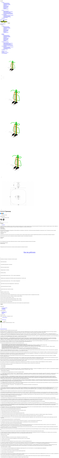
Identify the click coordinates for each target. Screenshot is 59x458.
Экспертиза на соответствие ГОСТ (8, 45)
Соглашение (3, 308)
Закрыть (2, 304)
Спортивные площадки (7, 3)
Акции (3, 313)
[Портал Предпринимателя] (5, 321)
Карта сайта (3, 312)
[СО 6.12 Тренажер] (13, 75)
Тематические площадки (7, 4)
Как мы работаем (29, 252)
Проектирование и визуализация (8, 11)
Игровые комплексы (6, 26)
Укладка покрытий (6, 42)
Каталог (3, 2)
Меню (1, 19)
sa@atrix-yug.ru (4, 319)
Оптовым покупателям (7, 47)
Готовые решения (6, 32)
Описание (3, 224)
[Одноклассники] (1, 213)
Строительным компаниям (7, 16)
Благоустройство (6, 7)
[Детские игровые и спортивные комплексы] (3, 22)
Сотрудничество (4, 14)
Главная (3, 33)
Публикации (3, 309)
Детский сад (5, 5)
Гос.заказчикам (6, 17)
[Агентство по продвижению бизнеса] (4, 321)
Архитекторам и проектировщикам (8, 15)
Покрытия (5, 31)
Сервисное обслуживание (7, 12)
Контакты (3, 18)
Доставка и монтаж (4, 307)
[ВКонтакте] (0, 213)
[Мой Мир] (3, 213)
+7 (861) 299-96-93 (4, 19)
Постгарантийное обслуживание (8, 44)
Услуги (3, 10)
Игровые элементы (6, 29)
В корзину (2, 223)
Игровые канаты (6, 6)
